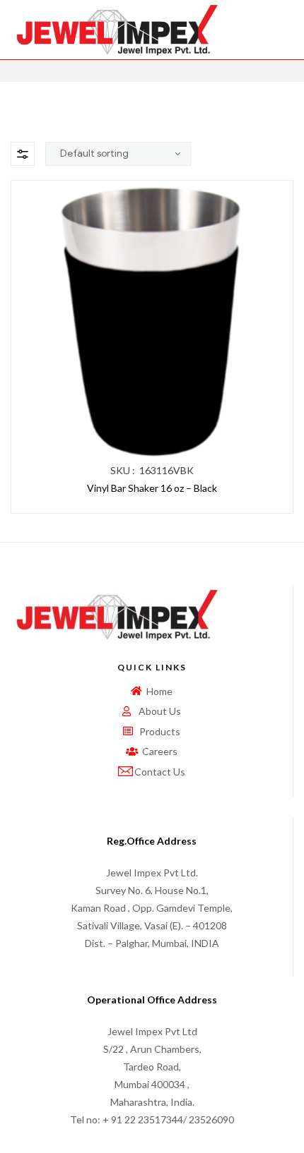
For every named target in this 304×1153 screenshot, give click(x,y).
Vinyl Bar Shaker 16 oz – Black (152, 488)
